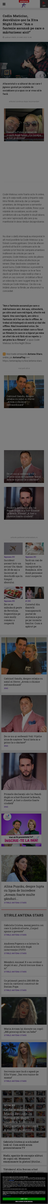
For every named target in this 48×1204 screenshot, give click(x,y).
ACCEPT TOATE (24, 1198)
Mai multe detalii (11, 1180)
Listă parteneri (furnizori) (7, 1195)
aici (18, 1184)
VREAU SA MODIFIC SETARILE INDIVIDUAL (24, 1201)
